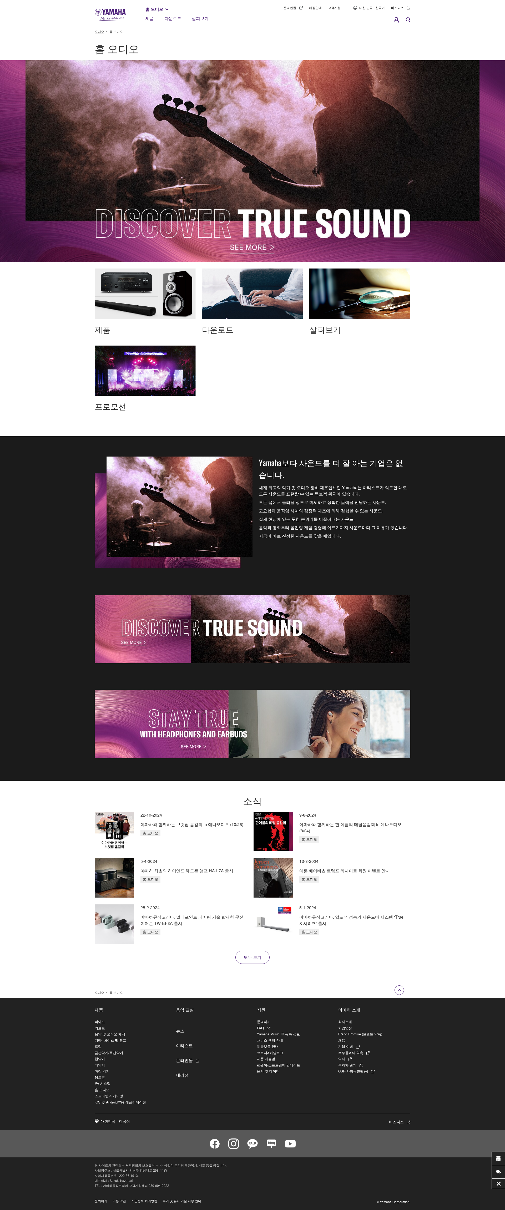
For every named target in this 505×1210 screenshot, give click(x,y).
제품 (149, 18)
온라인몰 (290, 7)
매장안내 (315, 7)
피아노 (100, 1021)
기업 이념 (345, 1046)
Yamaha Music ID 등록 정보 (278, 1033)
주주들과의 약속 (350, 1052)
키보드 (100, 1027)
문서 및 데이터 (268, 1071)
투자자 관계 (347, 1064)
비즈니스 (397, 7)
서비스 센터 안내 (270, 1040)
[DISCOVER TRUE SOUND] (252, 629)
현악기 (100, 1058)
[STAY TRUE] (252, 724)
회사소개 (345, 1021)
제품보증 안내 (268, 1046)
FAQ (260, 1027)
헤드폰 (100, 1077)
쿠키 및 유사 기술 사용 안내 (182, 1200)
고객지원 (334, 7)
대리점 (182, 1075)
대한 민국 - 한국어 (372, 7)
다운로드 (172, 18)
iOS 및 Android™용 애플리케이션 (120, 1102)
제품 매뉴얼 (266, 1058)
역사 (341, 1058)
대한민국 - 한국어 (115, 1121)
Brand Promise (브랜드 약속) (360, 1033)
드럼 (98, 1046)
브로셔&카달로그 (270, 1052)
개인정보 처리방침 (144, 1200)
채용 (341, 1040)
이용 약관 (119, 1200)
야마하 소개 (349, 1009)
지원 (261, 1009)
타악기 (100, 1064)
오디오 (99, 31)
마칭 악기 (102, 1071)
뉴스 (180, 1030)
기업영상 (345, 1027)
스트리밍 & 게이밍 (109, 1095)
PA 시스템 (102, 1083)
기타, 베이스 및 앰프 (110, 1040)
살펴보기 (200, 18)
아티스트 (184, 1045)
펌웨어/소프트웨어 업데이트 (278, 1064)
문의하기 (264, 1021)
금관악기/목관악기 (109, 1052)
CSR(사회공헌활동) (353, 1071)
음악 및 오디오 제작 (110, 1033)
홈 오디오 (154, 9)
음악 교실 (185, 1009)
